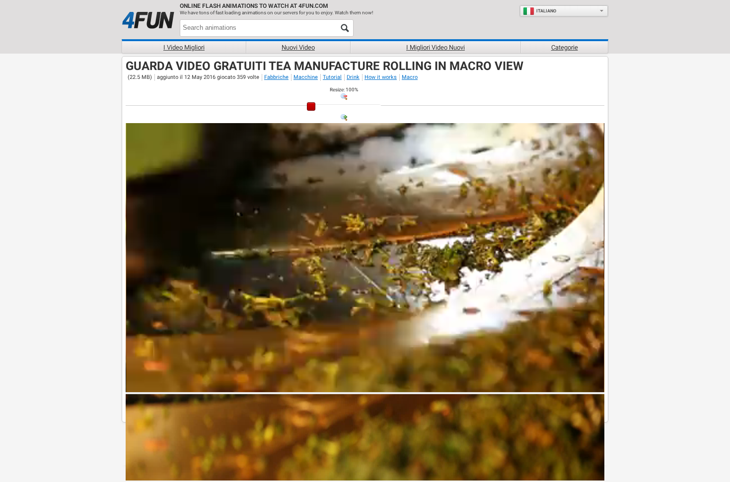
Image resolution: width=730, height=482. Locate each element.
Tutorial (332, 77)
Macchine (305, 77)
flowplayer (533, 384)
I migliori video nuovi (435, 47)
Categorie (564, 47)
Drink (353, 77)
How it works (381, 77)
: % (344, 89)
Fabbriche (276, 77)
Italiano (546, 10)
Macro (410, 77)
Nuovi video (298, 47)
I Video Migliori (184, 47)
